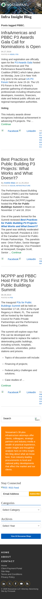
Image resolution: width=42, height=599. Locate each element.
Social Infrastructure (20, 186)
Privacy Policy (8, 577)
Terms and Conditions (11, 574)
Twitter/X (9, 584)
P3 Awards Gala (23, 62)
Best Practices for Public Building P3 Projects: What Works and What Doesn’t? (19, 223)
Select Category (11, 509)
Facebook (15, 584)
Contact (8, 561)
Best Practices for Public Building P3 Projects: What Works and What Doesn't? (18, 168)
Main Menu (39, 5)
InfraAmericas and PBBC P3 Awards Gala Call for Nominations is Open (21, 39)
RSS (27, 584)
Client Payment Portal (11, 568)
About (6, 557)
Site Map (5, 571)
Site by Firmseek (8, 591)
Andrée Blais (9, 183)
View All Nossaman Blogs (21, 536)
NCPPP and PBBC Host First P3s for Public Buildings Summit (18, 283)
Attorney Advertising (29, 589)
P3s (16, 54)
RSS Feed (13, 487)
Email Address (11, 493)
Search (7, 418)
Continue (6, 124)
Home (5, 552)
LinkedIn (3, 584)
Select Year (8, 525)
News (12, 54)
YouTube (21, 584)
